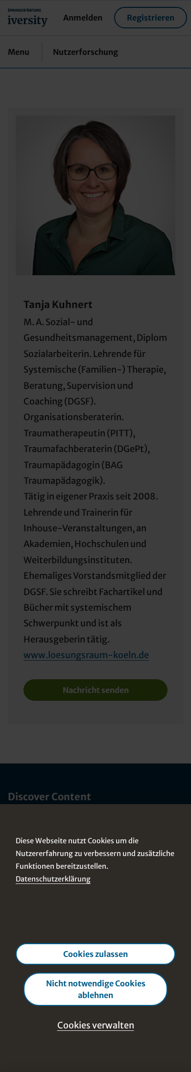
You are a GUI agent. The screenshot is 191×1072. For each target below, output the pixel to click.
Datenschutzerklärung (53, 878)
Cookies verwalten (95, 1025)
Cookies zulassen (95, 954)
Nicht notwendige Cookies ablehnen (95, 989)
